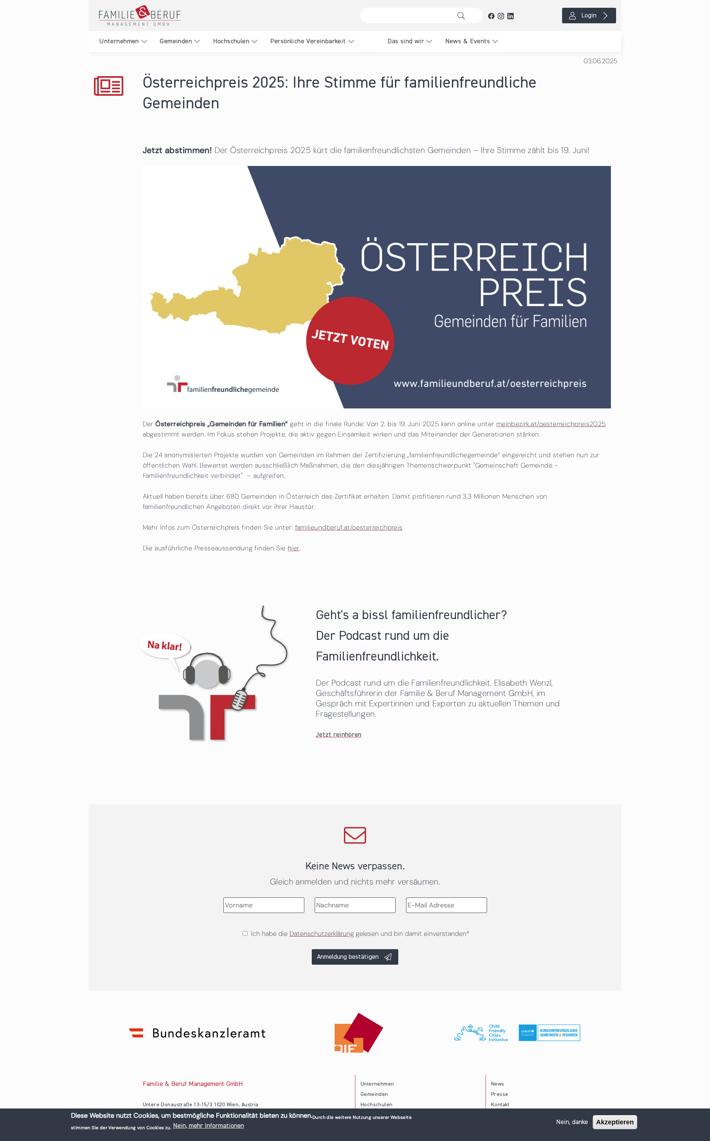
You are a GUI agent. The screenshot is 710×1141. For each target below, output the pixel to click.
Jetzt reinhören (339, 734)
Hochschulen (231, 41)
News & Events (467, 41)
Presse (499, 1094)
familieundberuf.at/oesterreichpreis (349, 527)
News (497, 1084)
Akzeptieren (615, 1122)
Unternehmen (119, 41)
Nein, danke (572, 1122)
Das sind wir (406, 41)
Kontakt (500, 1104)
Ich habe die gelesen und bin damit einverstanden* (360, 933)
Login (588, 15)
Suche (463, 15)
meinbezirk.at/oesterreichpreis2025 (551, 424)
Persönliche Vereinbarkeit (308, 41)
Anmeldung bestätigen (348, 957)
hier (294, 548)
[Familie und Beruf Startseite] (222, 15)
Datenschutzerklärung (322, 933)
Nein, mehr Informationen (208, 1126)
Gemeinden (176, 41)
